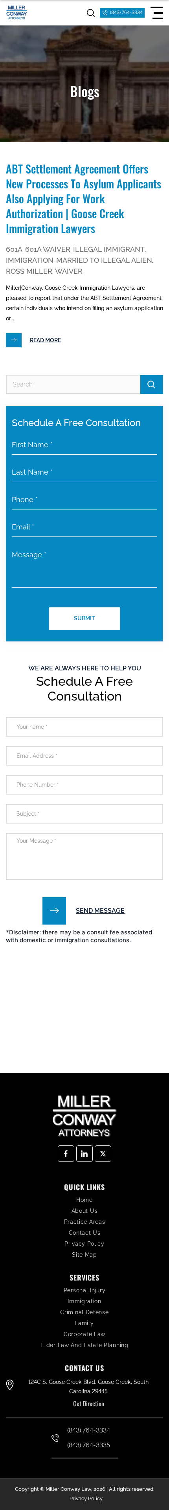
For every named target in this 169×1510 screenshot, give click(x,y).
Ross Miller (29, 271)
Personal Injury (85, 1290)
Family (84, 1323)
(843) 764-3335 (88, 1445)
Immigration (29, 260)
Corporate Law (84, 1334)
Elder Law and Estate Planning (84, 1345)
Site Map (84, 1255)
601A (14, 249)
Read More (45, 340)
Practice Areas (84, 1222)
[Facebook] (66, 1153)
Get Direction (88, 1403)
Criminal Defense (84, 1312)
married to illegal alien (104, 260)
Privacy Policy (84, 1244)
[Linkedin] (84, 1153)
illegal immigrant (109, 249)
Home (84, 1200)
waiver (69, 271)
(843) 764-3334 (126, 12)
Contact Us (85, 1233)
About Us (85, 1211)
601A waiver (47, 249)
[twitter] (103, 1153)
